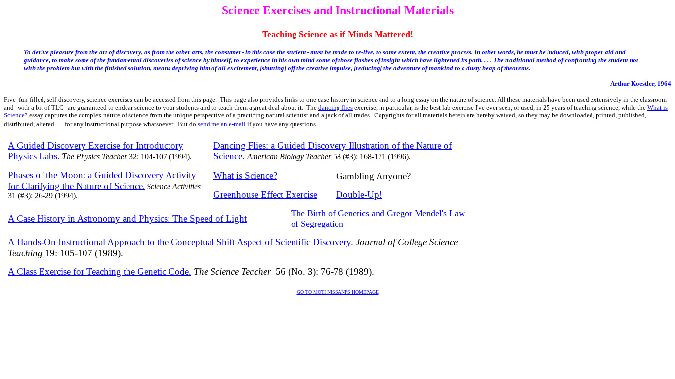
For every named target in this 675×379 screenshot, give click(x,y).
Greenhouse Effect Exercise (265, 195)
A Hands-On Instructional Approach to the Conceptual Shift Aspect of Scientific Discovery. (182, 242)
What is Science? (245, 175)
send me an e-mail (222, 124)
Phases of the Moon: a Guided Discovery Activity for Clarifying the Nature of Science (102, 180)
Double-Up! (359, 195)
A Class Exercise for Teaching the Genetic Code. (99, 271)
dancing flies (335, 107)
